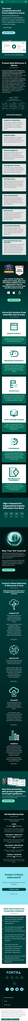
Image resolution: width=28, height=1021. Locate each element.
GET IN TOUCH (7, 1004)
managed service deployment (18, 80)
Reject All (8, 1019)
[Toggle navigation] (25, 1)
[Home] (2, 1)
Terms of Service (15, 1011)
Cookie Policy (6, 1011)
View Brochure (8, 801)
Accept (3, 1019)
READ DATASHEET (9, 570)
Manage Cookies (15, 1019)
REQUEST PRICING (14, 300)
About (5, 1001)
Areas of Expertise (8, 997)
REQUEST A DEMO (9, 32)
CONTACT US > (14, 894)
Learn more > (14, 639)
